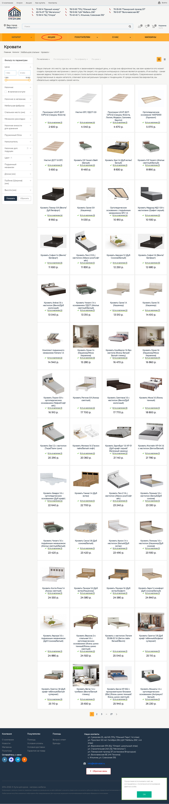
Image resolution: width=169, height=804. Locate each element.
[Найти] (130, 26)
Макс (11, 759)
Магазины (7, 747)
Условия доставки (36, 747)
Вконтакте (4, 759)
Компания (7, 734)
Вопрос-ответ (59, 740)
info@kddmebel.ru (96, 763)
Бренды (56, 743)
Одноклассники (24, 759)
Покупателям (33, 734)
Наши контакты (91, 734)
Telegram (17, 759)
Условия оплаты (35, 743)
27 (111, 714)
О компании (8, 740)
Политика (7, 751)
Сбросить (24, 198)
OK (144, 794)
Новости (6, 743)
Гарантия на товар (36, 751)
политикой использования (149, 784)
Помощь (31, 740)
